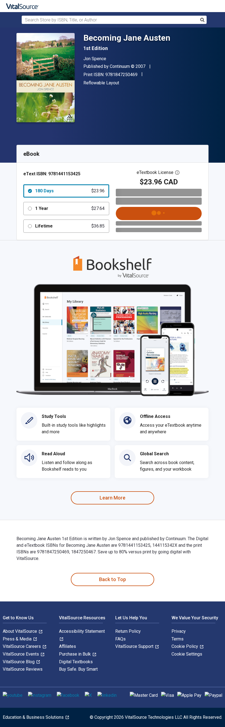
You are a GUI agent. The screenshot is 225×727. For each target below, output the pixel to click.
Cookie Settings (186, 654)
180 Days (70, 190)
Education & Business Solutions (34, 717)
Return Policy (128, 631)
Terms (177, 639)
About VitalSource (20, 631)
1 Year (70, 208)
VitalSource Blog (19, 661)
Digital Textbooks (76, 661)
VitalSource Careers (22, 646)
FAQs (120, 639)
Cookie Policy (185, 646)
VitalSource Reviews (23, 669)
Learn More (112, 498)
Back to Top (112, 579)
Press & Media (18, 639)
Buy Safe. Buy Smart (78, 669)
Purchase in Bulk (75, 654)
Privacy (178, 631)
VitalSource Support (134, 646)
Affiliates (67, 646)
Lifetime (70, 226)
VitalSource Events (21, 654)
